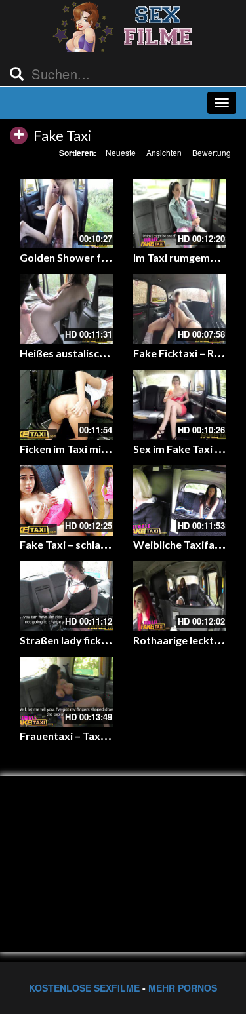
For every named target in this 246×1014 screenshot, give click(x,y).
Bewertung (211, 152)
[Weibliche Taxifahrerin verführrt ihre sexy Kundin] (180, 500)
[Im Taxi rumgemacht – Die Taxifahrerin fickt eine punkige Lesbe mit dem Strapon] (180, 214)
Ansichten (164, 152)
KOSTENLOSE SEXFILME (84, 987)
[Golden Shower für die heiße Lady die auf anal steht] (66, 214)
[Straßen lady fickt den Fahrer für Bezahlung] (66, 596)
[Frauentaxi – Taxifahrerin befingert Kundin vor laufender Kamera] (66, 692)
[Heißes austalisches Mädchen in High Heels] (66, 309)
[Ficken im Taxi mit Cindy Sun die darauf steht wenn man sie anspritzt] (66, 405)
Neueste (121, 152)
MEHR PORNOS (182, 987)
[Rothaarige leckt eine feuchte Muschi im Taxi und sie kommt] (180, 596)
